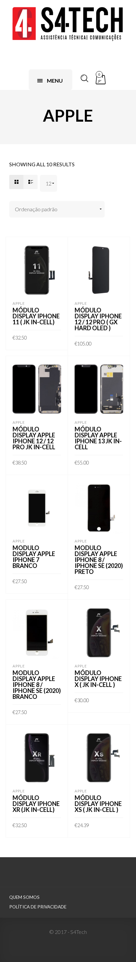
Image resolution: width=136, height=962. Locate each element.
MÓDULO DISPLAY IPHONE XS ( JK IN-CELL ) (98, 803)
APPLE (19, 303)
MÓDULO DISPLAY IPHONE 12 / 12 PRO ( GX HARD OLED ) (98, 319)
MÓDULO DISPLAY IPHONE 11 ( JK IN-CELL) (36, 316)
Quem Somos (24, 897)
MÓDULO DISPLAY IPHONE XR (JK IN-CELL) (36, 803)
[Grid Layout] (16, 182)
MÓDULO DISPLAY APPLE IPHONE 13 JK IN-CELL (98, 438)
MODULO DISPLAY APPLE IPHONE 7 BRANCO (34, 556)
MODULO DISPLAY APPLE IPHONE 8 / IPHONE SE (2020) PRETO (99, 559)
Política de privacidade (37, 906)
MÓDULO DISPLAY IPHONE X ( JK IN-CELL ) (98, 678)
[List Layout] (30, 182)
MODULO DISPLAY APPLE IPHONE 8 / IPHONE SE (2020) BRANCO (37, 684)
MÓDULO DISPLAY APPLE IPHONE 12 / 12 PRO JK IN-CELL (34, 438)
